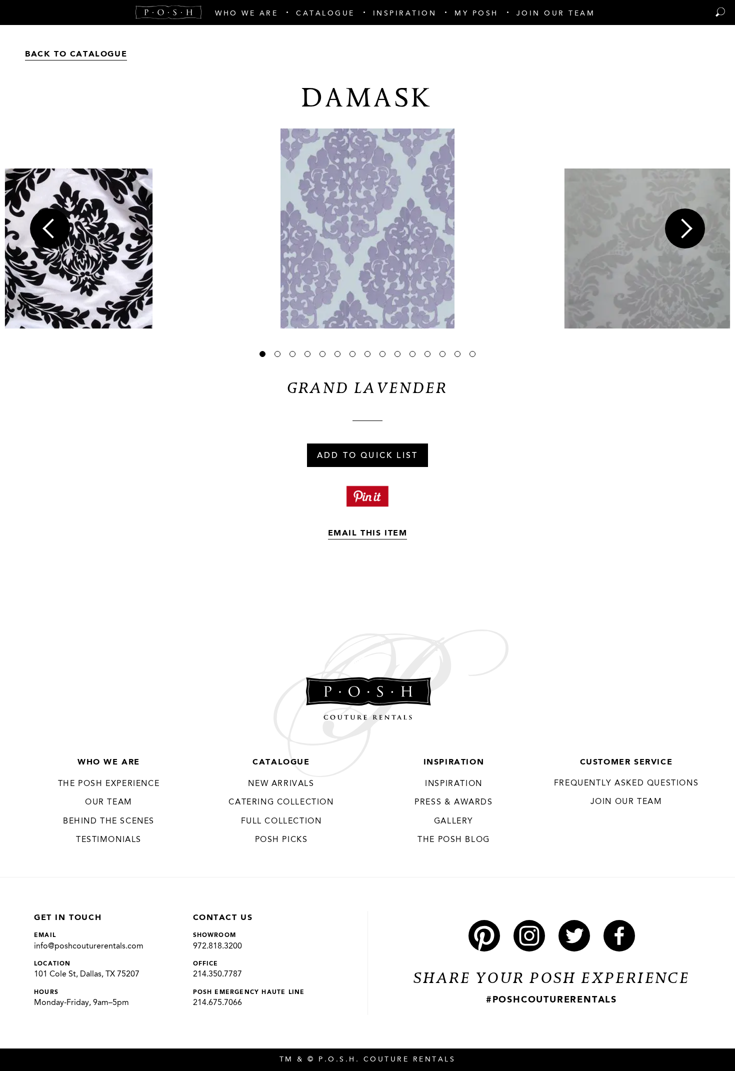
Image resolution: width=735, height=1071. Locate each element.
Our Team (108, 802)
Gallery (454, 822)
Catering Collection (281, 802)
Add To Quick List (367, 456)
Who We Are (109, 762)
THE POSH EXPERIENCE (109, 784)
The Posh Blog (454, 840)
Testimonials (109, 840)
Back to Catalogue (76, 54)
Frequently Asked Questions (626, 784)
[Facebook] (619, 936)
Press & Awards (453, 802)
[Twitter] (574, 936)
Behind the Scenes (108, 822)
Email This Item (368, 534)
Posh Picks (281, 840)
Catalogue (281, 762)
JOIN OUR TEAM (626, 802)
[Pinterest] (484, 936)
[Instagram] (529, 936)
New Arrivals (281, 784)
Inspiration (454, 762)
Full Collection (281, 822)
